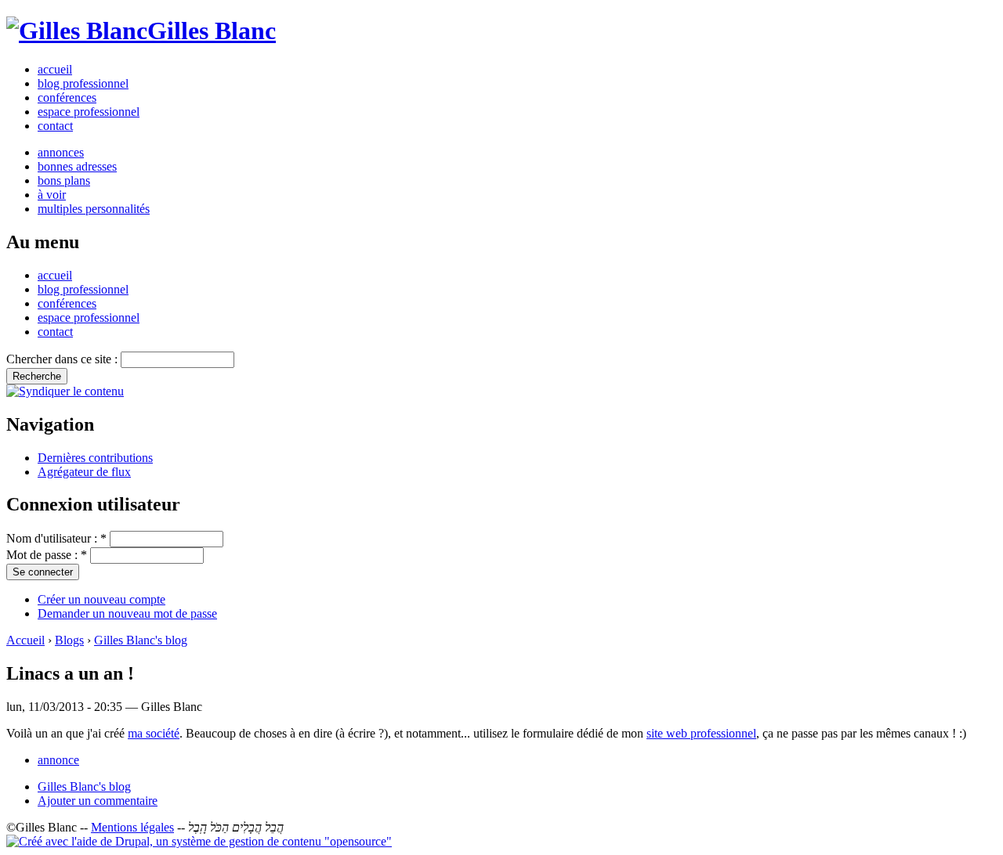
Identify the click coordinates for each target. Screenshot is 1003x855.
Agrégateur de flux (84, 471)
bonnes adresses (77, 166)
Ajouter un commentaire (98, 800)
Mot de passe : (46, 554)
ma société (153, 733)
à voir (52, 194)
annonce (58, 760)
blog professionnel (83, 83)
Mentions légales (132, 827)
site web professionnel (701, 733)
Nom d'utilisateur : (56, 538)
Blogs (69, 640)
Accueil (25, 640)
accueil (55, 69)
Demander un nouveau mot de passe (127, 613)
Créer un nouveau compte (101, 599)
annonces (61, 152)
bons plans (64, 180)
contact (55, 125)
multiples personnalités (94, 208)
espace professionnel (88, 111)
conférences (67, 97)
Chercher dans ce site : (63, 359)
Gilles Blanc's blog (140, 640)
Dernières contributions (95, 457)
